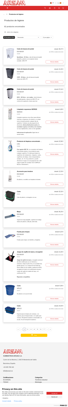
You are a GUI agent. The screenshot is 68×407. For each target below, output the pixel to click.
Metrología (38, 382)
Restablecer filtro (9, 37)
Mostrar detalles (54, 61)
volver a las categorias (12, 32)
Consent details (6, 401)
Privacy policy (18, 401)
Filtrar (35, 335)
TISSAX (5, 382)
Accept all (54, 393)
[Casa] (4, 14)
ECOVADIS (7, 380)
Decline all (54, 397)
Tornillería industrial (41, 380)
